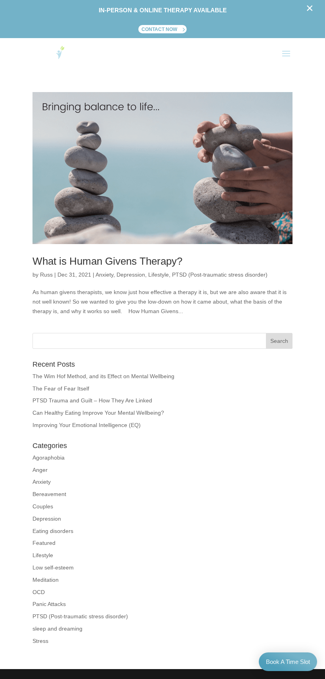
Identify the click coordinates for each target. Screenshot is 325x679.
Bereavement (49, 494)
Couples (42, 506)
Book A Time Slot (288, 661)
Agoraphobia (48, 457)
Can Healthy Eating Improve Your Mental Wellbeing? (98, 413)
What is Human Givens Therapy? (107, 261)
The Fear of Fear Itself (60, 388)
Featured (43, 543)
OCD (38, 592)
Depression (131, 274)
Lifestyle (158, 274)
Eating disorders (52, 531)
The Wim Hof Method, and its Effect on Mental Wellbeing (103, 376)
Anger (40, 470)
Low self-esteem (53, 567)
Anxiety (104, 274)
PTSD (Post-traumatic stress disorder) (220, 274)
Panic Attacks (49, 604)
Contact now (159, 29)
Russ (46, 274)
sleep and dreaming (57, 628)
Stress (40, 641)
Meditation (45, 580)
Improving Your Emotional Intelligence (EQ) (86, 425)
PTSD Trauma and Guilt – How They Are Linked (92, 400)
